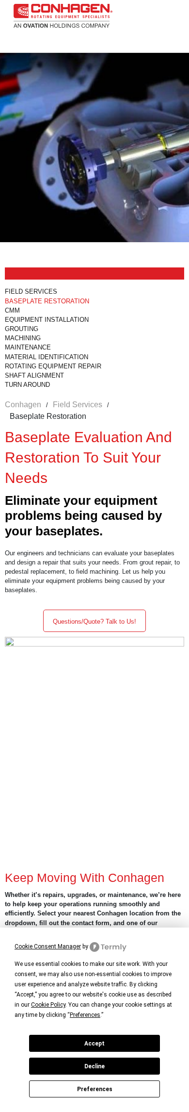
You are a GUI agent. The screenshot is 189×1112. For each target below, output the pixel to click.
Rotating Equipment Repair (53, 366)
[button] (94, 621)
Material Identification (46, 357)
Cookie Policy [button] (48, 1004)
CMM (12, 310)
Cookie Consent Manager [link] (48, 946)
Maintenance (28, 347)
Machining (23, 338)
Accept (94, 1043)
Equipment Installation (47, 319)
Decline (94, 1066)
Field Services (31, 291)
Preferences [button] (85, 1015)
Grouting (22, 328)
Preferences (94, 1089)
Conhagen (23, 404)
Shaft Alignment (34, 375)
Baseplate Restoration (47, 301)
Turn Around (27, 384)
